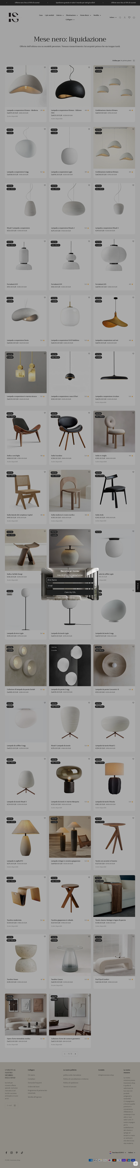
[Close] (97, 570)
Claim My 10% (70, 592)
